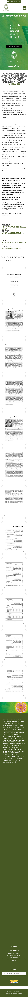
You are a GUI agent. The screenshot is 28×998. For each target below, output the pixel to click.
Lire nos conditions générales (8, 941)
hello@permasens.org (12, 248)
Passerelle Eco (14, 84)
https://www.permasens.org (14, 243)
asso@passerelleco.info (13, 233)
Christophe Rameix (17, 993)
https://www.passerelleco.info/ (14, 228)
